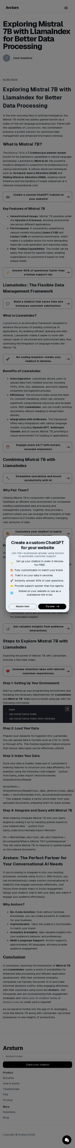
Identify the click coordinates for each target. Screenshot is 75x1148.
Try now (50, 606)
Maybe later (22, 606)
